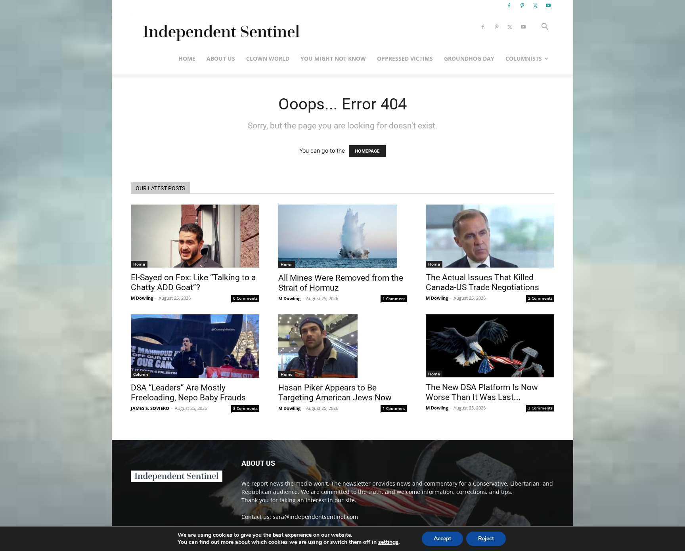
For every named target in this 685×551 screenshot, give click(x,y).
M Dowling (142, 298)
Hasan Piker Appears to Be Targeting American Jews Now (335, 392)
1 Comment (394, 298)
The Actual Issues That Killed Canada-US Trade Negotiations (482, 282)
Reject (486, 538)
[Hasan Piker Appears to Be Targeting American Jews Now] (342, 346)
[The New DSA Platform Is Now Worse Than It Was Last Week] (490, 345)
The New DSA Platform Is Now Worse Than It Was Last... (482, 392)
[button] (544, 27)
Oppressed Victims (405, 58)
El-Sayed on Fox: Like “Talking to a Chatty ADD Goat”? (193, 282)
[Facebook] (509, 5)
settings (388, 542)
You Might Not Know (333, 58)
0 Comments (245, 298)
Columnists (523, 58)
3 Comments (245, 408)
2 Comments (540, 298)
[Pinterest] (522, 5)
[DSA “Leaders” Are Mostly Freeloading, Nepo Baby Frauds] (195, 346)
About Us (221, 58)
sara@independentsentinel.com (315, 516)
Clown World (267, 58)
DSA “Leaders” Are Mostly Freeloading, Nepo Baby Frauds (188, 392)
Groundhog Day (469, 58)
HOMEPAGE (367, 151)
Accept (442, 538)
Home (186, 58)
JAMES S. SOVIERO (150, 408)
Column (140, 374)
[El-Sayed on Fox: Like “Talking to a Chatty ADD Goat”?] (195, 236)
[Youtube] (548, 5)
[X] (535, 5)
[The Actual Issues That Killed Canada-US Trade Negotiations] (490, 236)
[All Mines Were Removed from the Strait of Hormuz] (342, 236)
